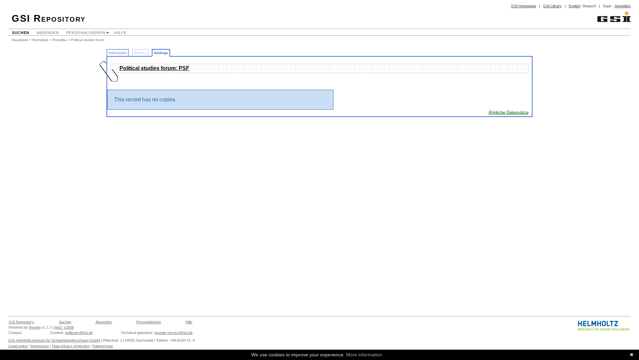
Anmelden (623, 6)
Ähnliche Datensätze (509, 112)
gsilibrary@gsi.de (79, 333)
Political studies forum (87, 40)
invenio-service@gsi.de (174, 333)
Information (117, 53)
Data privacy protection (71, 346)
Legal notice (18, 346)
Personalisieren (85, 33)
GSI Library (552, 6)
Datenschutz (103, 346)
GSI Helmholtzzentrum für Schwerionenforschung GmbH (54, 340)
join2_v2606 (64, 327)
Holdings (161, 53)
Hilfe (120, 33)
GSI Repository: (22, 322)
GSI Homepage (523, 6)
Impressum (40, 346)
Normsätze (40, 40)
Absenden (48, 33)
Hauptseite (20, 40)
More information (364, 354)
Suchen (20, 33)
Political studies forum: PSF (154, 68)
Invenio (35, 327)
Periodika (60, 40)
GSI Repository (49, 18)
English (574, 6)
